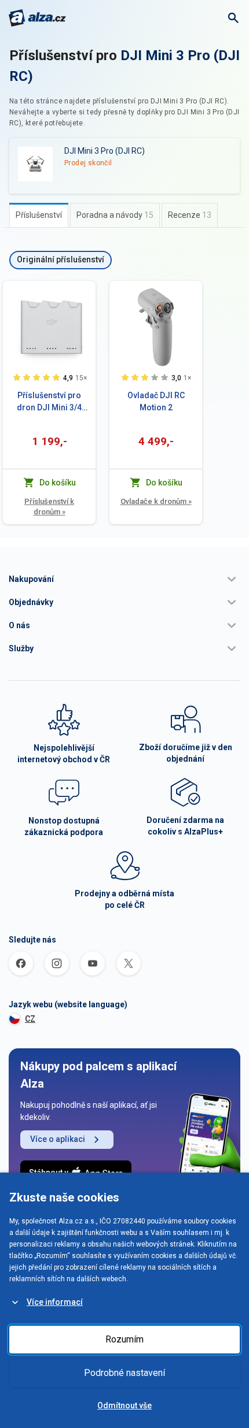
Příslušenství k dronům (49, 506)
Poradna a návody (114, 215)
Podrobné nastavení (124, 1372)
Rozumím (124, 1339)
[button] (124, 579)
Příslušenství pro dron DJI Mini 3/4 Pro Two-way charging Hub (49, 402)
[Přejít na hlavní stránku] (37, 18)
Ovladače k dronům (156, 501)
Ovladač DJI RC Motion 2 (156, 401)
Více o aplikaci (57, 1139)
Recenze (189, 215)
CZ (30, 1018)
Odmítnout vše (124, 1405)
